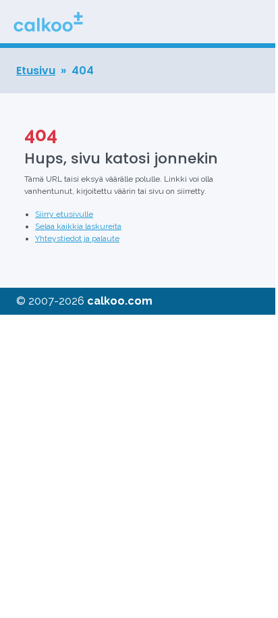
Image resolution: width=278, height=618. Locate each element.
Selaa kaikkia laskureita (78, 226)
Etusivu (35, 70)
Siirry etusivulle (64, 214)
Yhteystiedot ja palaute (77, 238)
